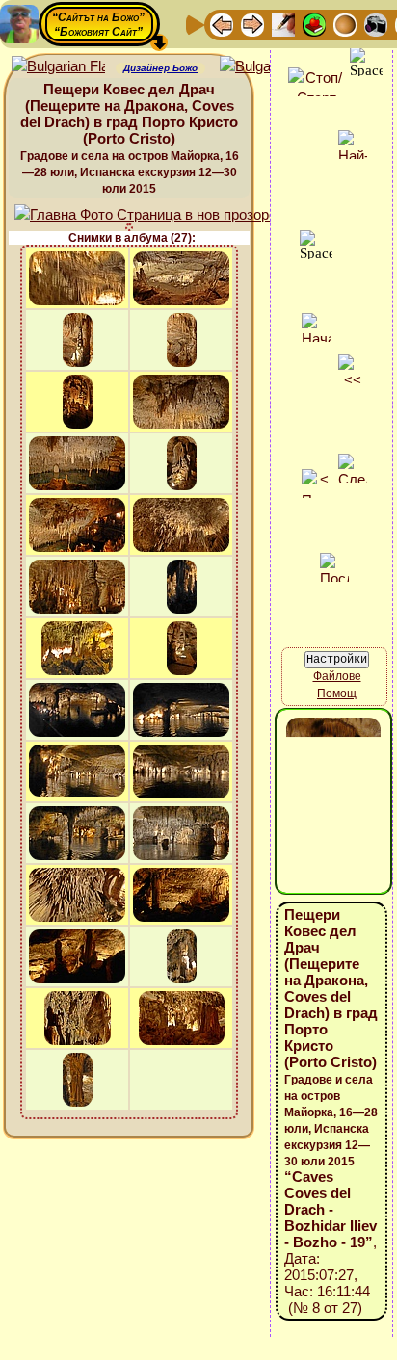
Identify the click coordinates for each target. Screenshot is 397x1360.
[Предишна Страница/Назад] (221, 23)
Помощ (337, 693)
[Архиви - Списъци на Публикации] (283, 23)
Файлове (337, 676)
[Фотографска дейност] (375, 23)
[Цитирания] (314, 23)
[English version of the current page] (58, 67)
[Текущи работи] (345, 23)
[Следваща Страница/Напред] (252, 23)
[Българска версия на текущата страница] (266, 67)
